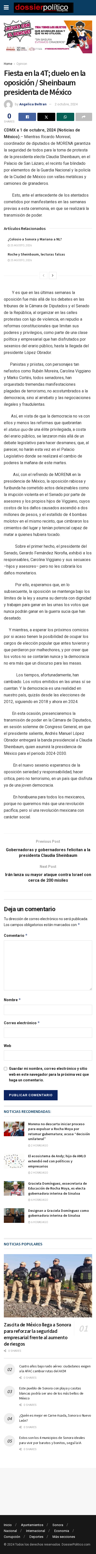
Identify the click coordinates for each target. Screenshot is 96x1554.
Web (7, 1046)
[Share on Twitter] (46, 117)
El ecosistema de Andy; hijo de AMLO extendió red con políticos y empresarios (57, 1161)
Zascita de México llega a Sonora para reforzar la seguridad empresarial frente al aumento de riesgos (37, 1334)
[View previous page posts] (43, 275)
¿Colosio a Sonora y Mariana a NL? (35, 239)
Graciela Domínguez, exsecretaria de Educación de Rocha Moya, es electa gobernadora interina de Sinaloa (57, 1188)
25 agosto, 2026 (21, 245)
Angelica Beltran (33, 104)
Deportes (36, 1537)
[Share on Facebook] (27, 117)
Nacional (10, 1531)
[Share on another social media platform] (84, 117)
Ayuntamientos (32, 1525)
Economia (61, 1531)
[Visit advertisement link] (48, 41)
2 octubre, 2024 (66, 104)
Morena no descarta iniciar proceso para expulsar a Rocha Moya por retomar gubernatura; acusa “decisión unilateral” (59, 1131)
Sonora (57, 1525)
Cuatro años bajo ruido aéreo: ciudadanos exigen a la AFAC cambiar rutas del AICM (55, 1369)
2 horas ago (39, 1145)
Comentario (16, 935)
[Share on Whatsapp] (65, 117)
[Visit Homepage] (43, 8)
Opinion (21, 64)
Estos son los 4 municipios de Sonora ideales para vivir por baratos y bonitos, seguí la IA (52, 1440)
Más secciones (63, 1537)
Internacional (35, 1531)
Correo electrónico (22, 1022)
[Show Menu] (6, 7)
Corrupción (12, 1537)
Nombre (12, 999)
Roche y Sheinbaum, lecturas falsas (36, 254)
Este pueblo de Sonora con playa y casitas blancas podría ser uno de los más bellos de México (51, 1393)
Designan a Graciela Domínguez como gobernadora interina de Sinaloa (58, 1213)
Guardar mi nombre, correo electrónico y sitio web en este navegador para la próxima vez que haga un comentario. (49, 1074)
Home (8, 64)
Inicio (8, 1525)
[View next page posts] (53, 275)
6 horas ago (39, 1199)
